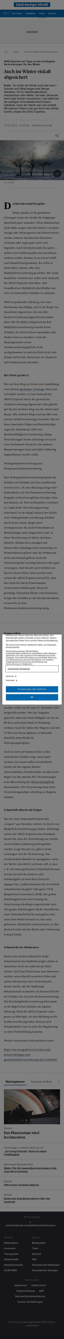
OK (32, 697)
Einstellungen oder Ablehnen (32, 689)
